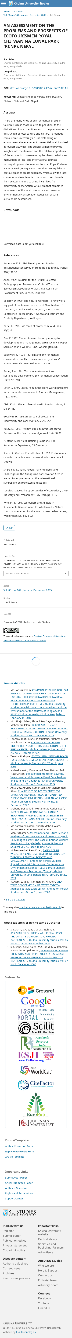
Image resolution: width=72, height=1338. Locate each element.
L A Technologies (26, 1332)
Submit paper (12, 1235)
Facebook (44, 1298)
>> (23, 899)
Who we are (46, 1265)
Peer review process (16, 1278)
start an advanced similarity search (40, 907)
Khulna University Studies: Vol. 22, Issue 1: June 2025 (36, 845)
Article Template (14, 1156)
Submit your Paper (16, 1177)
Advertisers (45, 1252)
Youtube (43, 1303)
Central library (47, 1239)
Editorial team (47, 1280)
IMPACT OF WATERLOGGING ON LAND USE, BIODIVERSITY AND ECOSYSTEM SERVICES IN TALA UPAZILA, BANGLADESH (36, 815)
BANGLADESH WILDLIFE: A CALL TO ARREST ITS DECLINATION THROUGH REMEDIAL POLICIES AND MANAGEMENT (38, 855)
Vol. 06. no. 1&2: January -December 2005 (24, 15)
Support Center (14, 1198)
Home (6, 11)
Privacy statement (15, 1245)
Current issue (11, 1268)
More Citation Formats (18, 573)
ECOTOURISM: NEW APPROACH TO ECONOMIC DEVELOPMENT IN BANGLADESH (39, 758)
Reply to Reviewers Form (19, 1151)
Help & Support (48, 1270)
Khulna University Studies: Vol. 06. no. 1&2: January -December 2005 (39, 941)
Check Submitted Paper (19, 1182)
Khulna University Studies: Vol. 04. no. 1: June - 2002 (39, 890)
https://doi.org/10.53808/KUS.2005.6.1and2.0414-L (38, 88)
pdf (10, 527)
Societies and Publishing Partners (51, 1245)
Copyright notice (14, 1250)
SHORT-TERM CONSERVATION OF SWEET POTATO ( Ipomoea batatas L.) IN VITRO (37, 885)
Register (8, 1231)
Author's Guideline (16, 1188)
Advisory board (48, 1285)
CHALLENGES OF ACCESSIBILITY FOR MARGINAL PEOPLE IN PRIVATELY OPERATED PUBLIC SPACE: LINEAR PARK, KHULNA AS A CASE (39, 794)
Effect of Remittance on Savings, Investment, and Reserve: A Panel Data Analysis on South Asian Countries (38, 777)
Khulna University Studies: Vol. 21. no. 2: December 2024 (36, 782)
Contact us (45, 1275)
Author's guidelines (15, 1263)
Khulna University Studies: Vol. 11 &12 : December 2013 (38, 733)
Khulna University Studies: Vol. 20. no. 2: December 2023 (37, 751)
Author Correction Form (19, 1146)
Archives (18, 11)
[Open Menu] (3, 3)
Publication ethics (14, 1240)
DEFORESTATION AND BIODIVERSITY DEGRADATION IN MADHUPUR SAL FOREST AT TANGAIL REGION (39, 728)
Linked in (44, 1308)
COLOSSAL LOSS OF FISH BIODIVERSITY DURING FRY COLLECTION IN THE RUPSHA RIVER (38, 746)
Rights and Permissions (19, 1193)
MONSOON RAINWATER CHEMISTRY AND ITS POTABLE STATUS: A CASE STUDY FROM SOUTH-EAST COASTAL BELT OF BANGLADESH (39, 956)
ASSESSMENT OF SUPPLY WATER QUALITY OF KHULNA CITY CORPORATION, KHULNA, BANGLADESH (36, 936)
